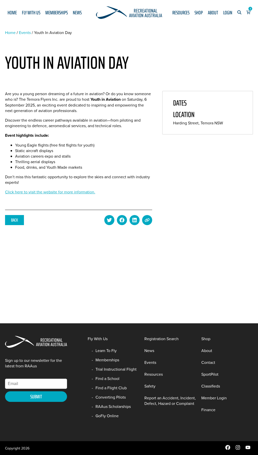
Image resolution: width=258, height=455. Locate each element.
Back (14, 220)
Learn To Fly (106, 350)
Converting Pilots (110, 397)
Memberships (56, 13)
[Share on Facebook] (122, 220)
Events (25, 32)
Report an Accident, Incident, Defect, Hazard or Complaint (170, 400)
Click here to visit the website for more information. (50, 192)
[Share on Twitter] (109, 220)
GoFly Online (107, 415)
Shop (199, 13)
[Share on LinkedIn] (135, 220)
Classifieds (210, 386)
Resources (180, 13)
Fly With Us (31, 13)
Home (12, 13)
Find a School (107, 378)
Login (227, 13)
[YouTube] (247, 448)
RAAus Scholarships (113, 406)
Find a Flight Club (111, 388)
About (213, 13)
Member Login (214, 398)
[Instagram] (237, 448)
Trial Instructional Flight (116, 369)
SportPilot (209, 374)
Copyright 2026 (17, 448)
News (77, 13)
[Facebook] (227, 448)
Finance (208, 409)
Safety (149, 386)
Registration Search (161, 338)
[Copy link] (147, 220)
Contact (208, 362)
